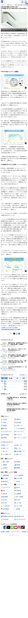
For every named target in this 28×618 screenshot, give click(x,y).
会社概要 (2, 531)
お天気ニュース (9, 4)
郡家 (5, 389)
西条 (5, 383)
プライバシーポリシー (16, 531)
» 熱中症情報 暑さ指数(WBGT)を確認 (10, 329)
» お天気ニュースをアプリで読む (9, 327)
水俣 (5, 386)
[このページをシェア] (22, 29)
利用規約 (8, 531)
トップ (3, 4)
